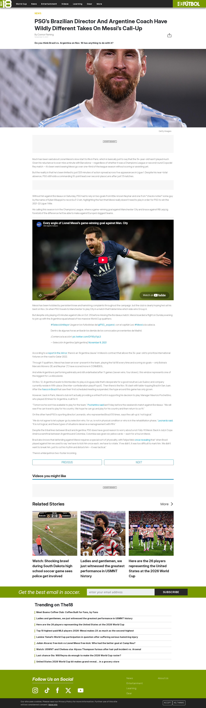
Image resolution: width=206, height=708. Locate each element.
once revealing (142, 439)
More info (52, 704)
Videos (65, 4)
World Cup (21, 4)
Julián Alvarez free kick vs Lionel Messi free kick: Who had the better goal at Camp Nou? (85, 643)
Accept (167, 703)
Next (139, 462)
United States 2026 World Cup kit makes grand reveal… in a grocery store (77, 661)
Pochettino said (96, 404)
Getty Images (165, 131)
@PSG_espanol (106, 324)
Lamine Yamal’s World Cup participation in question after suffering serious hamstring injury (87, 637)
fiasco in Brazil (49, 389)
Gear (89, 4)
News (34, 4)
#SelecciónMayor (60, 324)
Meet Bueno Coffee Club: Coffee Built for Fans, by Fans (67, 612)
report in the (57, 352)
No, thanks (179, 703)
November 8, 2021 (98, 342)
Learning (77, 4)
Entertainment (49, 4)
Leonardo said (165, 420)
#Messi (139, 324)
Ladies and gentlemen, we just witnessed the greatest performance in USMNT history (84, 618)
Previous (67, 462)
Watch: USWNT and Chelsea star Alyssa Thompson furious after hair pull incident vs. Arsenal (88, 649)
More (99, 4)
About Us (163, 678)
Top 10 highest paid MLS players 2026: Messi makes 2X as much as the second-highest (85, 630)
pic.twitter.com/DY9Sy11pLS (86, 336)
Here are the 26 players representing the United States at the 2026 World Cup (80, 624)
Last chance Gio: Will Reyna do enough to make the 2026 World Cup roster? (78, 655)
